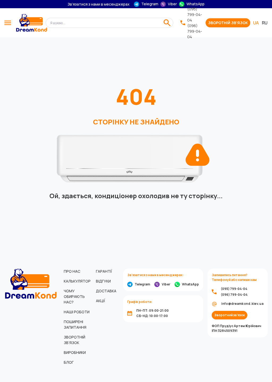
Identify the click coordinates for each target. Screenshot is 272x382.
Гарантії (104, 271)
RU (264, 23)
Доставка (106, 290)
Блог (69, 362)
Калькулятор (77, 281)
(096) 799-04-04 (194, 31)
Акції (100, 300)
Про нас (72, 271)
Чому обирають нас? (74, 296)
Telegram (149, 4)
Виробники (75, 352)
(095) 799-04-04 (194, 14)
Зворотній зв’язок (228, 23)
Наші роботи (77, 311)
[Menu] (7, 22)
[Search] (167, 23)
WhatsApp (195, 4)
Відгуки (103, 281)
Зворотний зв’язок (229, 315)
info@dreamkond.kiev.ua (242, 303)
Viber (172, 4)
